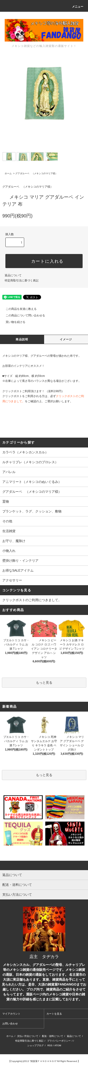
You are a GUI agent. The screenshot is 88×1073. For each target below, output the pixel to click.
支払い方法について (27, 1036)
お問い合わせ (10, 1023)
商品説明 (22, 339)
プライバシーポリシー (59, 1040)
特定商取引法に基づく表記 (21, 280)
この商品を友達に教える (21, 309)
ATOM (57, 1045)
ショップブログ (35, 1045)
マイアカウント (11, 1013)
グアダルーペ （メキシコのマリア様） (36, 173)
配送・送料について (52, 1036)
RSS (49, 1045)
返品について (13, 275)
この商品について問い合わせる (25, 315)
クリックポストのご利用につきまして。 (31, 600)
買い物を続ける (15, 322)
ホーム (8, 173)
